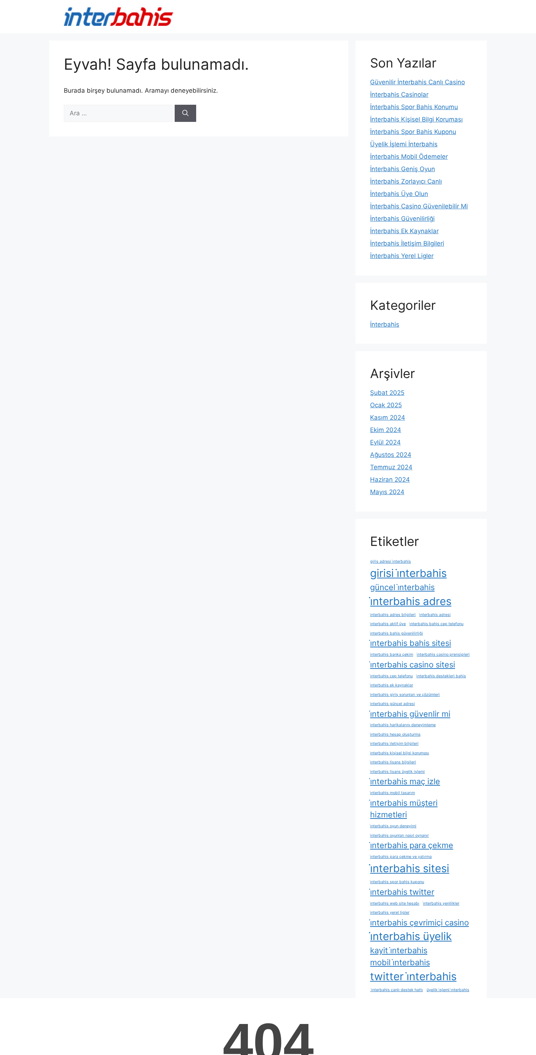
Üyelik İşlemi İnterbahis (404, 144)
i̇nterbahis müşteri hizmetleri (404, 809)
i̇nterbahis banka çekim (391, 654)
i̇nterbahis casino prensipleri (443, 654)
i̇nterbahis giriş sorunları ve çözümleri (405, 694)
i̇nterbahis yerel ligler (389, 912)
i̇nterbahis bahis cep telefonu (436, 623)
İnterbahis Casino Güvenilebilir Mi (419, 206)
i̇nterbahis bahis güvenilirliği (396, 633)
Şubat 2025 (387, 392)
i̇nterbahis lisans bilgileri (393, 762)
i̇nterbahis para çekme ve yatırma (401, 856)
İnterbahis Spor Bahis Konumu (414, 107)
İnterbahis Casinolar (399, 94)
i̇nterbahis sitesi (409, 868)
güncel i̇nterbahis (402, 587)
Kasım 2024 (387, 417)
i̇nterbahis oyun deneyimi (393, 826)
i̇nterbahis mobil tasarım (392, 792)
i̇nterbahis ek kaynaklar (391, 685)
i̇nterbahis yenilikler (441, 903)
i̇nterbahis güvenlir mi (410, 714)
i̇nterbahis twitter (402, 892)
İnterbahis (384, 324)
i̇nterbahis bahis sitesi (410, 643)
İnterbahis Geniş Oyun (402, 169)
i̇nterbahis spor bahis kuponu (397, 881)
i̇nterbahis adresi (435, 614)
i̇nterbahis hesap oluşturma (395, 734)
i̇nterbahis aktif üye (388, 623)
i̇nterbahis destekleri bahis (441, 676)
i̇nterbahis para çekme (411, 845)
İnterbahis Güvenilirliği (402, 218)
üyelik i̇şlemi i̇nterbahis (448, 989)
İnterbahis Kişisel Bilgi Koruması (416, 119)
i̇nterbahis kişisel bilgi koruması (399, 753)
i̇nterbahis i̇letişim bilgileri (394, 743)
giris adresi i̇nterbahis (390, 561)
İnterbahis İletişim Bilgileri (407, 243)
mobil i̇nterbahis (400, 962)
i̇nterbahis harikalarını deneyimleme (403, 725)
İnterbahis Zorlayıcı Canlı (406, 181)
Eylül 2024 (385, 442)
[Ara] (185, 113)
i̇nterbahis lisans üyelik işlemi (397, 771)
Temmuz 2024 (391, 467)
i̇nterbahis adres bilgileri (393, 614)
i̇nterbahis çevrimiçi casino (419, 922)
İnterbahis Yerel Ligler (402, 255)
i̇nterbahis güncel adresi (392, 703)
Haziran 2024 (390, 479)
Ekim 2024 (385, 430)
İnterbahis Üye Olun (399, 193)
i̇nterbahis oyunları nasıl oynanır (399, 835)
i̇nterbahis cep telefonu (391, 676)
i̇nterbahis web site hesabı (394, 903)
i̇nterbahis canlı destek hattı (396, 989)
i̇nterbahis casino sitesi (412, 664)
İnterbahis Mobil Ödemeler (409, 156)
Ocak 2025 (386, 405)
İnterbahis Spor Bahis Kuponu (413, 131)
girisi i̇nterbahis (408, 573)
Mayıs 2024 (387, 492)
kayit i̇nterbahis (398, 950)
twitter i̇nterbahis (413, 976)
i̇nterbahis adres (410, 601)
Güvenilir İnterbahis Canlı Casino (417, 82)
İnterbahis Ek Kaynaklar (404, 231)
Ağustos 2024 (390, 454)
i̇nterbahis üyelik (411, 936)
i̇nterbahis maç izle (405, 781)
